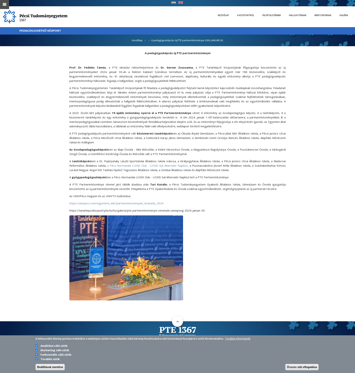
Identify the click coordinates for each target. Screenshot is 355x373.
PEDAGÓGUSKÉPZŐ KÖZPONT (40, 30)
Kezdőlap (223, 15)
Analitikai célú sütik (53, 346)
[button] (126, 257)
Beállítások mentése (50, 367)
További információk (237, 338)
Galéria (343, 15)
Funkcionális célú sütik (55, 354)
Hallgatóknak (297, 15)
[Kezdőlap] (35, 16)
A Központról (245, 15)
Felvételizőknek (271, 15)
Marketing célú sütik (54, 350)
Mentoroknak (323, 15)
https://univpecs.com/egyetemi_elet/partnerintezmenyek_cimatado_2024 (116, 203)
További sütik (50, 359)
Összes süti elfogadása (302, 367)
